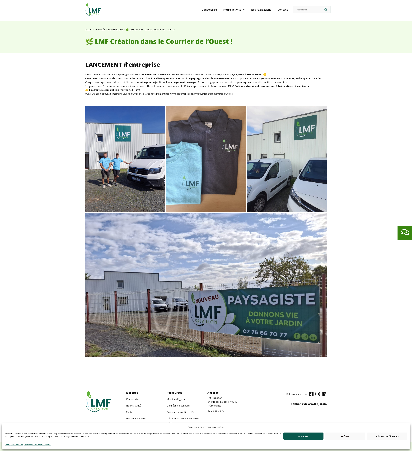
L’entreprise (209, 9)
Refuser (345, 436)
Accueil (89, 30)
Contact (283, 9)
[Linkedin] (324, 394)
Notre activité (232, 9)
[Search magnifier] (326, 9)
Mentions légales (176, 399)
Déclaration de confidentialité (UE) (183, 421)
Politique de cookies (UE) (180, 412)
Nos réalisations (261, 9)
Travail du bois (115, 30)
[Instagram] (317, 394)
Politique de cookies (14, 445)
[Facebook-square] (311, 394)
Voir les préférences (387, 436)
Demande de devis (136, 419)
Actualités (100, 30)
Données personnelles (179, 406)
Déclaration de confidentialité (37, 445)
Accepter (303, 436)
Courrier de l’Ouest (129, 90)
